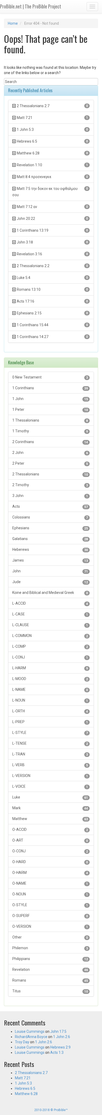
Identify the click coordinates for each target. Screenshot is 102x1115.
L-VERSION (50, 776)
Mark (50, 808)
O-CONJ (50, 851)
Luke (50, 797)
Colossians (50, 517)
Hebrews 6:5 (25, 1088)
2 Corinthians (50, 442)
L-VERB (50, 765)
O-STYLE (50, 905)
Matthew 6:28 (26, 1094)
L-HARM (50, 668)
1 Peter (50, 409)
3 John (50, 496)
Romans (50, 980)
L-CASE (50, 614)
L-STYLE (50, 732)
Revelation (50, 969)
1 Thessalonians (50, 420)
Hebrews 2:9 (60, 1047)
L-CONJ (50, 657)
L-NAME (50, 689)
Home (13, 23)
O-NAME (50, 883)
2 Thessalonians (50, 474)
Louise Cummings (29, 1031)
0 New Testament (50, 377)
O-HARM (50, 872)
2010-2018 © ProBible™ (51, 1110)
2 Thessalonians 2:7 (31, 1073)
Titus (50, 991)
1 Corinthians (50, 388)
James (50, 560)
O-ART (50, 840)
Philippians (50, 959)
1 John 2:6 (61, 1037)
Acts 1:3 (57, 1052)
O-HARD (50, 862)
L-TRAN (50, 754)
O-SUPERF (50, 916)
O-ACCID (50, 829)
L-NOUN (50, 700)
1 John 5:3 (23, 1083)
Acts (50, 506)
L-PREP (50, 722)
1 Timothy (50, 431)
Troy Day (22, 1042)
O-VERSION (50, 926)
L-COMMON (50, 636)
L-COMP (50, 646)
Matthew (50, 819)
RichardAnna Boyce (31, 1037)
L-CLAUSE (50, 625)
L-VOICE (50, 786)
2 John (50, 452)
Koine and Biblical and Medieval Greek (50, 592)
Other (50, 937)
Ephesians (50, 528)
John (50, 571)
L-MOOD (50, 679)
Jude (50, 582)
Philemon (50, 948)
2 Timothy (50, 485)
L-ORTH (50, 711)
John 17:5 (58, 1031)
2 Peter (50, 463)
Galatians (50, 539)
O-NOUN (50, 894)
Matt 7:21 (23, 1078)
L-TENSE (50, 743)
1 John (50, 399)
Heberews (50, 549)
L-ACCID (50, 603)
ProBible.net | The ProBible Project (30, 6)
